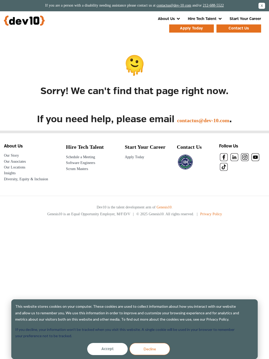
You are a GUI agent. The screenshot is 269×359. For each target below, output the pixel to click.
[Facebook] (224, 157)
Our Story (11, 155)
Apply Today (191, 28)
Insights (9, 173)
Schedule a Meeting (80, 157)
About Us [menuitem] (166, 19)
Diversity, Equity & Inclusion (26, 179)
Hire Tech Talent (85, 147)
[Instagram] (245, 157)
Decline (150, 349)
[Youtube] (255, 157)
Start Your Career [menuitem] (245, 19)
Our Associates (15, 161)
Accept (107, 349)
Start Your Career (145, 147)
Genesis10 (164, 207)
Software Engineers (80, 163)
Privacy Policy (211, 214)
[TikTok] (224, 167)
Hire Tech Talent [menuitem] (202, 19)
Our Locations (14, 167)
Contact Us (239, 28)
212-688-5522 (213, 5)
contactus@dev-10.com (174, 5)
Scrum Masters (77, 169)
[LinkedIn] (234, 157)
